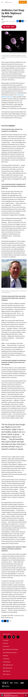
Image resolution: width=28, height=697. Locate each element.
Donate (23, 2)
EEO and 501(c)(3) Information (10, 652)
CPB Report (5, 655)
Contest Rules (6, 658)
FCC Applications (6, 661)
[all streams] (26, 695)
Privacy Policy (6, 646)
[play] (2, 695)
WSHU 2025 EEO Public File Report (10, 649)
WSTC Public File (6, 674)
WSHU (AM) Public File (8, 665)
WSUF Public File (6, 671)
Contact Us (5, 643)
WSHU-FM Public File (7, 668)
